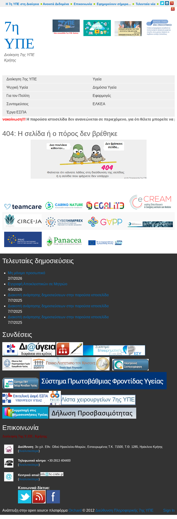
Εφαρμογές (102, 96)
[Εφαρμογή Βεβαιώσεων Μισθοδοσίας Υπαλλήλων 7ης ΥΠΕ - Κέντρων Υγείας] (102, 369)
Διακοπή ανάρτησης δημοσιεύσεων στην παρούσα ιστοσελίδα (58, 295)
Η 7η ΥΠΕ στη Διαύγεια (22, 4)
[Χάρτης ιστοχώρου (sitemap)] (63, 354)
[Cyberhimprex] (64, 226)
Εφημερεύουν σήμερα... (114, 4)
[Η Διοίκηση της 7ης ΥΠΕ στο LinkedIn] (167, 4)
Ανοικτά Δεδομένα (56, 4)
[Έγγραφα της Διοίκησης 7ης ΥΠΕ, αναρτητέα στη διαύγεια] (37, 354)
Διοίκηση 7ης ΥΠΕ (21, 79)
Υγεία (97, 79)
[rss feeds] (172, 4)
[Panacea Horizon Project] (64, 246)
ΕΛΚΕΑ (99, 104)
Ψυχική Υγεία (17, 87)
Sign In (169, 510)
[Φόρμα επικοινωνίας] (76, 354)
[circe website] (23, 226)
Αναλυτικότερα (29, 451)
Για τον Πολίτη (18, 96)
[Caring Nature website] (64, 208)
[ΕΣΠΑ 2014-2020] (105, 246)
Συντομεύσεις (17, 104)
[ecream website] (150, 208)
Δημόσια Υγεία (104, 87)
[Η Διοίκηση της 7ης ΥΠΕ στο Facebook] (53, 502)
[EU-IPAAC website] (23, 246)
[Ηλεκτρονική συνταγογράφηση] (130, 369)
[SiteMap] (173, 9)
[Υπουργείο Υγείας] (10, 354)
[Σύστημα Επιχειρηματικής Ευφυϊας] (114, 354)
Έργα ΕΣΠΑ (16, 112)
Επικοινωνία (83, 4)
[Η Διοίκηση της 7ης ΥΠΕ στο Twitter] (162, 4)
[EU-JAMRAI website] (150, 226)
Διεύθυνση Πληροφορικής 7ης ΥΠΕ (124, 510)
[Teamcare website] (23, 208)
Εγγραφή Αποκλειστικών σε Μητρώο (37, 284)
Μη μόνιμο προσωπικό (26, 273)
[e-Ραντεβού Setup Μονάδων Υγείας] (20, 388)
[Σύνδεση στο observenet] (17, 369)
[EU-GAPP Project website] (105, 226)
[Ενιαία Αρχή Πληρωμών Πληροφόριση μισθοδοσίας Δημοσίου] (71, 369)
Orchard (75, 510)
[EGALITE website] (105, 208)
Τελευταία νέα (145, 4)
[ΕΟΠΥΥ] (39, 369)
